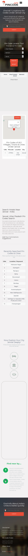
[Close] (18, 122)
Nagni (16, 286)
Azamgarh (16, 268)
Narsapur (16, 271)
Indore (16, 280)
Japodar (16, 295)
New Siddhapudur (16, 292)
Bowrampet (16, 277)
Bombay (16, 283)
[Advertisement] (14, 96)
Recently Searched (7, 542)
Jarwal (24, 153)
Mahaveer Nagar (16, 264)
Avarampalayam (16, 289)
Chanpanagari (16, 304)
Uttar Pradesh (13, 74)
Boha (16, 274)
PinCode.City (9, 551)
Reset (14, 64)
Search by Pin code (7, 541)
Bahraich (21, 74)
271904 (11, 153)
